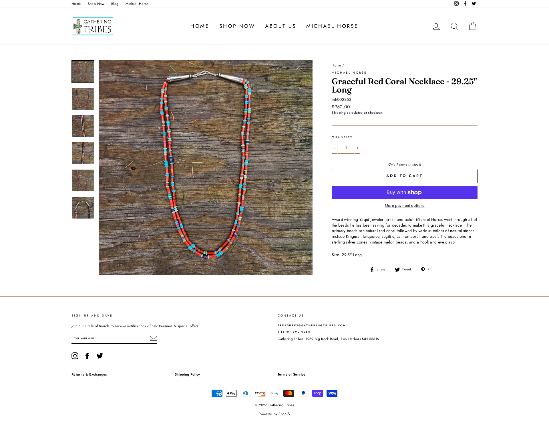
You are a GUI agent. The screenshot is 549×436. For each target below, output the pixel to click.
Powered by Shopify (274, 414)
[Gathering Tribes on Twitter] (99, 355)
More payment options (405, 205)
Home (76, 3)
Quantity (342, 137)
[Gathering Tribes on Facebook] (87, 355)
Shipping (339, 112)
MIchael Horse (137, 3)
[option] (206, 167)
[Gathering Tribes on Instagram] (74, 355)
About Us (281, 26)
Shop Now (96, 3)
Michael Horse (332, 26)
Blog (114, 3)
